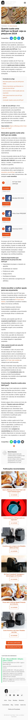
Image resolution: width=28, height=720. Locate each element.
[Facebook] (14, 695)
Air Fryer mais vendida (13, 360)
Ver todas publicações (14, 642)
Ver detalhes (6, 188)
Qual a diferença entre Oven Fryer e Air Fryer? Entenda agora (14, 490)
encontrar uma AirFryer (8, 172)
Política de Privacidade (14, 709)
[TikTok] (21, 695)
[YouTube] (17, 695)
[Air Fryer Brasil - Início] (8, 3)
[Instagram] (6, 695)
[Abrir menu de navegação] (25, 3)
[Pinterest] (10, 695)
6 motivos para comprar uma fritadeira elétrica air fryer (14, 547)
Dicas (9, 700)
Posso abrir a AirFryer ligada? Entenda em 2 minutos (14, 603)
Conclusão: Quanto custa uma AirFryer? (13, 100)
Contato (17, 704)
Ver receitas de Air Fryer (14, 647)
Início (5, 700)
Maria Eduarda (13, 26)
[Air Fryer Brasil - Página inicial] (12, 691)
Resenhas (21, 700)
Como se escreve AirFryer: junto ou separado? (14, 518)
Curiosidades (5, 704)
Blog (12, 704)
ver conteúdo (14, 495)
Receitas (15, 700)
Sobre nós (23, 704)
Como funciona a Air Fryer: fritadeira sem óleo (14, 631)
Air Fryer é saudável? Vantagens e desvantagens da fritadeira (14, 575)
